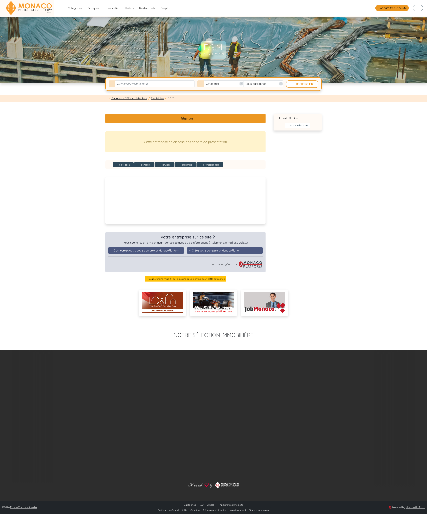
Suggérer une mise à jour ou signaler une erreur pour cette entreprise (186, 278)
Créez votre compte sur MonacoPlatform (217, 250)
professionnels (210, 164)
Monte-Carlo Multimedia (23, 507)
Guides (210, 504)
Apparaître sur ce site (393, 8)
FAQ (201, 504)
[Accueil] (106, 98)
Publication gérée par (224, 264)
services (165, 164)
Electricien (157, 98)
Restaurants (147, 8)
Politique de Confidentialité (172, 509)
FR (417, 8)
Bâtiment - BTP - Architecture (129, 98)
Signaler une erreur (259, 509)
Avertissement (238, 509)
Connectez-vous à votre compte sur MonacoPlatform (146, 250)
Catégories (75, 8)
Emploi (165, 8)
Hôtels (129, 8)
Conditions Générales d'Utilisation (208, 509)
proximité (186, 164)
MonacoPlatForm (415, 507)
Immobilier (112, 8)
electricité (124, 164)
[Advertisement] (185, 200)
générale (145, 164)
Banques (93, 8)
